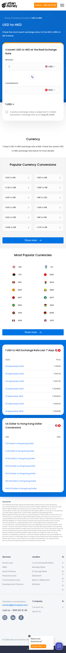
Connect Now (37, 646)
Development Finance (12, 584)
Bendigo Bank (38, 567)
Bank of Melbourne (41, 580)
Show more (31, 240)
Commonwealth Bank (42, 563)
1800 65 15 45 (20, 610)
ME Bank (36, 584)
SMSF (4, 567)
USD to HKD (37, 18)
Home (7, 18)
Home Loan (7, 563)
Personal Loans (9, 575)
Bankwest (37, 575)
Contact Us (37, 607)
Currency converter (21, 18)
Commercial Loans (11, 580)
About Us (36, 611)
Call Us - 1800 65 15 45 (45, 5)
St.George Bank (39, 571)
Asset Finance (9, 571)
